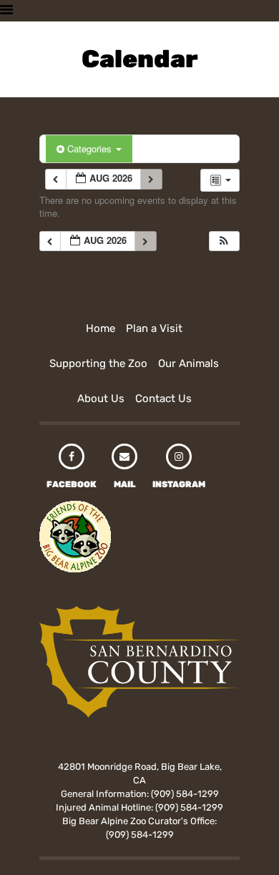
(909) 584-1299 (185, 793)
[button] (224, 241)
